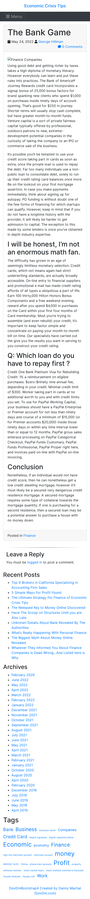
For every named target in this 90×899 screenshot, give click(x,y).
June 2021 (20, 740)
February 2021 (23, 760)
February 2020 (23, 785)
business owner (47, 830)
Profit (62, 862)
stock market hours (34, 870)
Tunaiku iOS (28, 876)
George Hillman (51, 41)
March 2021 (21, 755)
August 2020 (22, 775)
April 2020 (20, 780)
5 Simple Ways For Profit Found (36, 592)
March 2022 (21, 695)
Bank (8, 829)
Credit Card (15, 836)
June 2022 (20, 680)
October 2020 (23, 770)
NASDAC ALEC (11, 864)
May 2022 (20, 685)
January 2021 (22, 765)
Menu (16, 16)
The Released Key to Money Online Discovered (48, 607)
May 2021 (19, 745)
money (65, 853)
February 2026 (23, 675)
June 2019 (20, 800)
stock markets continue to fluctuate (65, 870)
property (76, 864)
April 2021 (20, 750)
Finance (29, 535)
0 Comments (71, 47)
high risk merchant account (17, 855)
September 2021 (25, 725)
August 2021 (21, 730)
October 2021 (22, 720)
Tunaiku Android (11, 876)
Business (26, 829)
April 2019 (20, 810)
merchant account (43, 855)
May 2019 (19, 805)
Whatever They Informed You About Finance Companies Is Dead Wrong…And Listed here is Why (48, 653)
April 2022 (20, 690)
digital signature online (61, 837)
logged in (34, 562)
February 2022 (23, 700)
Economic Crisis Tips (45, 5)
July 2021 (19, 735)
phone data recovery (40, 864)
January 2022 (22, 705)
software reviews (12, 870)
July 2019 (19, 795)
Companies (67, 830)
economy (41, 845)
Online (24, 864)
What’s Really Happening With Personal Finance (49, 633)
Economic (17, 844)
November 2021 (24, 715)
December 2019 (24, 790)
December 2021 (24, 710)
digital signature (38, 837)
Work (42, 875)
